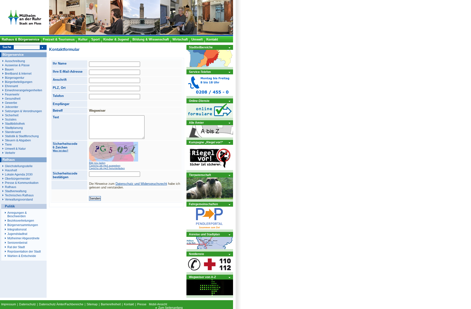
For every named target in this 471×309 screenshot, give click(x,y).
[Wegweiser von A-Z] (209, 294)
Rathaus (10, 186)
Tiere (8, 144)
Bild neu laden (97, 162)
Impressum (8, 304)
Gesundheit (12, 98)
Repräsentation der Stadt (24, 251)
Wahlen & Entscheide (21, 256)
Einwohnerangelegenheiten (23, 90)
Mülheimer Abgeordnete (23, 238)
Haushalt (11, 170)
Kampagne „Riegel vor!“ (206, 142)
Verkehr (10, 152)
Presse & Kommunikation (22, 182)
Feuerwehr (12, 94)
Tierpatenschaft (200, 174)
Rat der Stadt (16, 247)
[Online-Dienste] (209, 117)
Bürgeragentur (14, 77)
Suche (6, 47)
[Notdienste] (209, 271)
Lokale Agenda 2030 (19, 174)
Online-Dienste (199, 100)
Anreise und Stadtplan (204, 234)
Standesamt (13, 132)
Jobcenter (11, 106)
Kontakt (129, 304)
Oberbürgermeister (17, 178)
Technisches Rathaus (19, 195)
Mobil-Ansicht (158, 304)
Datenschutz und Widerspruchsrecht (141, 184)
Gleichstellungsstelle (19, 166)
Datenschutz (27, 304)
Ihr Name (59, 63)
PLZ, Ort (59, 88)
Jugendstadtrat (17, 234)
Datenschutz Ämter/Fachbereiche (61, 304)
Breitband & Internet (18, 73)
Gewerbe (11, 102)
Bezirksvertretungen (20, 220)
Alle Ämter (196, 122)
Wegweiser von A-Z (202, 277)
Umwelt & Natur (15, 148)
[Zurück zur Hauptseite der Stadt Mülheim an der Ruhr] (24, 33)
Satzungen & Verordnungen (23, 111)
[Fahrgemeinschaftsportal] (209, 228)
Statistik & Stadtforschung (22, 136)
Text (56, 117)
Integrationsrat (16, 229)
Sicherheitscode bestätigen (65, 175)
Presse (141, 304)
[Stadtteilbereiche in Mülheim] (209, 66)
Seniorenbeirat (17, 242)
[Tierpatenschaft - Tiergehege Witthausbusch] (209, 198)
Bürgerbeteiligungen (18, 81)
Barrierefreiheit (111, 304)
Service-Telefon (200, 71)
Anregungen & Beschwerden (17, 214)
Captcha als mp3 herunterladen (107, 168)
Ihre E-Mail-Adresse (67, 71)
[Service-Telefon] (209, 95)
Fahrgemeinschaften (203, 204)
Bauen (9, 69)
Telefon (58, 96)
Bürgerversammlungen (22, 225)
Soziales (10, 119)
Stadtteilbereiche (201, 47)
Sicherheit (11, 115)
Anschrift (59, 79)
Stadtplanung (14, 127)
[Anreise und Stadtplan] (209, 248)
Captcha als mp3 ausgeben (104, 165)
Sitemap (92, 304)
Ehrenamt (11, 86)
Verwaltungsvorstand (19, 199)
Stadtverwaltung (15, 191)
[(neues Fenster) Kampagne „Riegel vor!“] (209, 169)
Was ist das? (60, 150)
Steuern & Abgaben (18, 140)
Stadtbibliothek (15, 123)
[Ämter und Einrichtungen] (209, 136)
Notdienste (196, 253)
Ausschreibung (15, 61)
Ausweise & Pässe (17, 65)
